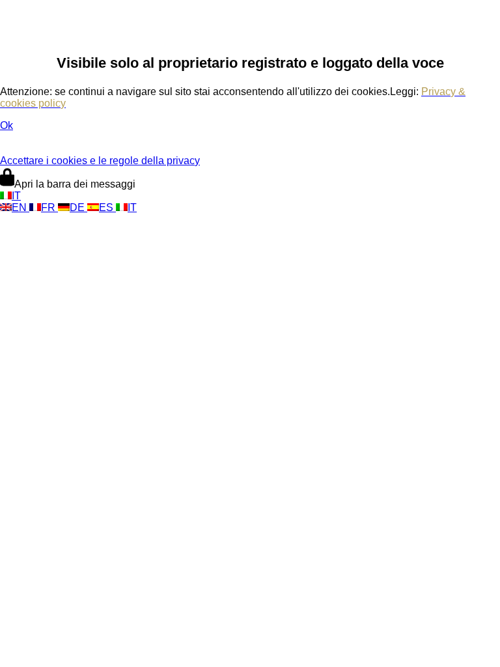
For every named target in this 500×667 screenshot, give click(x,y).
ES (107, 207)
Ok (6, 125)
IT (16, 195)
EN (20, 207)
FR (49, 207)
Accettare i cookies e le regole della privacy (100, 160)
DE (78, 207)
